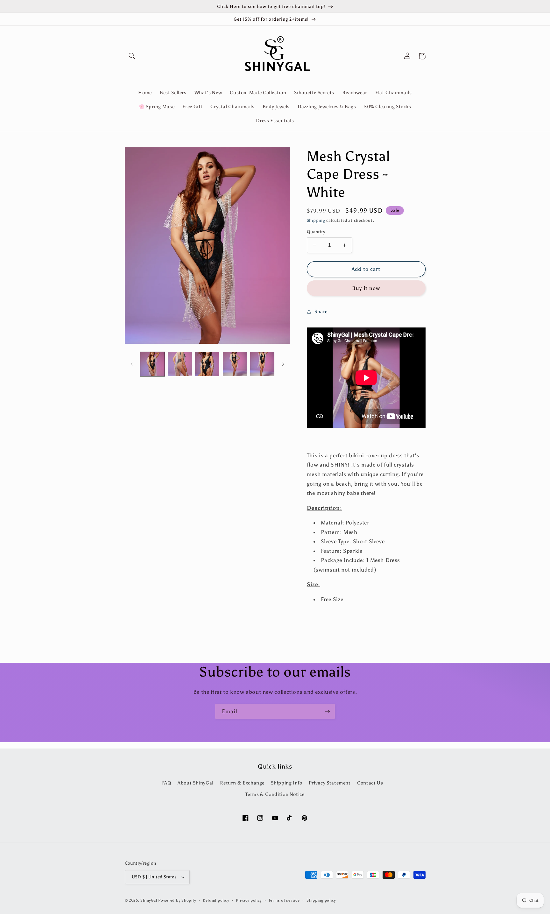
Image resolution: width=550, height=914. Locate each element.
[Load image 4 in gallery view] (235, 364)
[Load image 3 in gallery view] (207, 364)
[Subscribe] (327, 711)
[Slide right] (283, 364)
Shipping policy (321, 900)
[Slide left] (132, 364)
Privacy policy (249, 900)
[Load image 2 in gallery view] (180, 364)
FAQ (166, 783)
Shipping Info (286, 783)
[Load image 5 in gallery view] (262, 364)
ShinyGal (148, 900)
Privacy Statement (330, 783)
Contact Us (370, 783)
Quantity (316, 232)
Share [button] (321, 311)
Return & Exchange (242, 783)
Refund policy (216, 900)
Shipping (316, 220)
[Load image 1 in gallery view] (152, 364)
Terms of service (284, 900)
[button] (132, 56)
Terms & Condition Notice (274, 794)
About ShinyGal (196, 783)
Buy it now (366, 288)
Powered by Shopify (177, 900)
